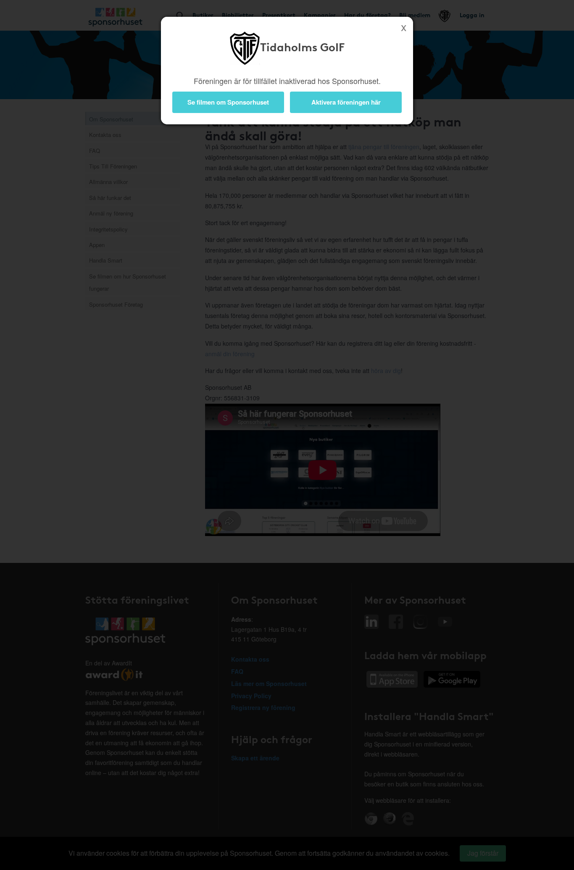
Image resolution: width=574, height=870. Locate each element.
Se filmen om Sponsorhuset (228, 102)
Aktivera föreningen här (346, 102)
